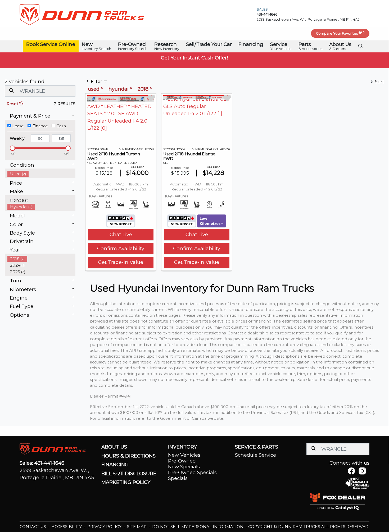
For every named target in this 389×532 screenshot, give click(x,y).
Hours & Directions (128, 456)
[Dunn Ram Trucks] (82, 14)
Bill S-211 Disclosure (128, 473)
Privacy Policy (105, 526)
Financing (115, 464)
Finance (40, 126)
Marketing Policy (125, 482)
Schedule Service (255, 455)
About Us (114, 447)
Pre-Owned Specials (192, 472)
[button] (51, 44)
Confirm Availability (120, 248)
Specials (178, 478)
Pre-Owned (182, 461)
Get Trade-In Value (120, 262)
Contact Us (33, 526)
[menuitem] (41, 173)
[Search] (11, 90)
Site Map (137, 526)
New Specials (184, 467)
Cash (61, 126)
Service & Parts (256, 447)
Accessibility (67, 526)
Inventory (182, 447)
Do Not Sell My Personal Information (198, 526)
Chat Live (121, 234)
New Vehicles (184, 455)
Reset (13, 103)
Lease (18, 126)
